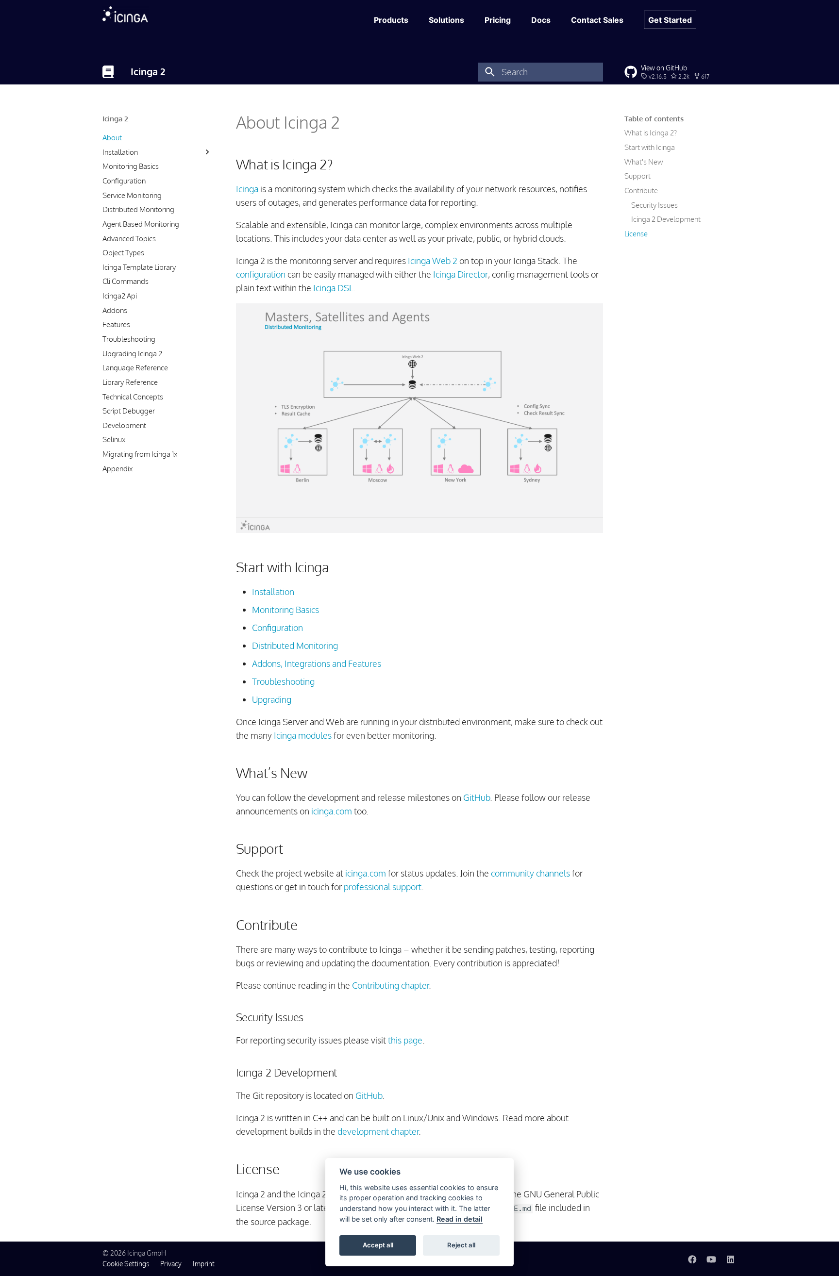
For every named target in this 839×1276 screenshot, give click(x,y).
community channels (530, 873)
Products (391, 20)
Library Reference (130, 382)
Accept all (378, 1245)
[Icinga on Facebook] (692, 1258)
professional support (382, 886)
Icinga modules (303, 735)
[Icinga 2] (108, 72)
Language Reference (135, 367)
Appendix (117, 468)
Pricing (498, 20)
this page (405, 1040)
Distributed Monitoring (138, 209)
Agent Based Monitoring (140, 224)
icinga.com (331, 811)
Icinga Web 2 (432, 260)
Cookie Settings (125, 1263)
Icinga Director (460, 274)
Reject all (461, 1245)
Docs (541, 20)
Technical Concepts (132, 396)
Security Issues (654, 205)
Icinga (247, 188)
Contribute (641, 190)
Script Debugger (128, 410)
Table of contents (654, 118)
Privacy (171, 1263)
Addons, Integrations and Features (316, 663)
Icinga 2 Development (666, 219)
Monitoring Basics (130, 166)
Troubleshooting (128, 339)
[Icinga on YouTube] (711, 1258)
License (636, 233)
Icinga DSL (333, 287)
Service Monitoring (132, 195)
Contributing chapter (390, 985)
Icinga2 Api (119, 295)
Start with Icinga (649, 147)
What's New (643, 161)
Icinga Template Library (139, 267)
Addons (114, 310)
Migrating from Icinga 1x (139, 454)
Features (116, 324)
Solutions (446, 20)
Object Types (123, 252)
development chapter (378, 1131)
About (112, 137)
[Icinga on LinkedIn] (730, 1258)
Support (637, 176)
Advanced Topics (129, 238)
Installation (120, 152)
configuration (260, 274)
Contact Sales (597, 20)
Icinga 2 (115, 118)
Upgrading (271, 699)
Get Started (670, 20)
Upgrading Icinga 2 (132, 353)
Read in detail (459, 1219)
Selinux (113, 439)
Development (124, 425)
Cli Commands (125, 281)
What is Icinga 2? (650, 132)
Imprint (204, 1263)
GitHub (476, 797)
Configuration (124, 180)
